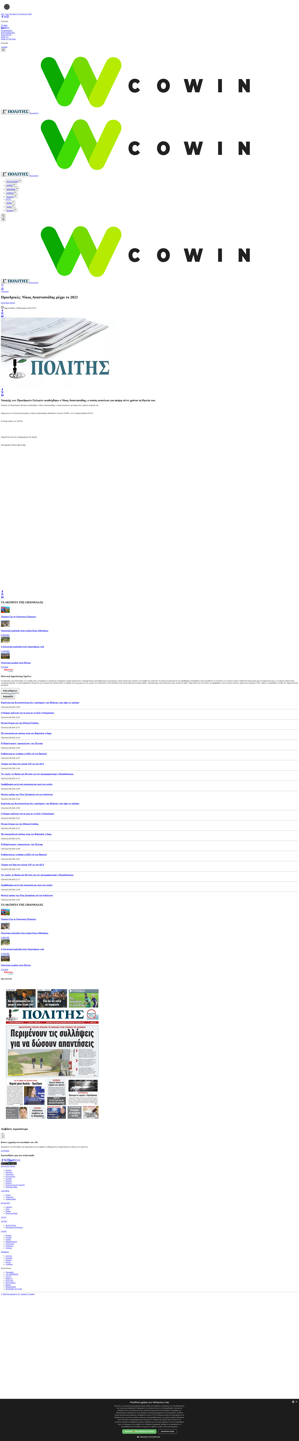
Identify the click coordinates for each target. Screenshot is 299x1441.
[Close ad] (3, 1137)
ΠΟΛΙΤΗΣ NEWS (12, 181)
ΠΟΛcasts (9, 1281)
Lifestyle (9, 1207)
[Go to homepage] (15, 111)
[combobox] (293, 1402)
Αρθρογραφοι (11, 1199)
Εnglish (4, 25)
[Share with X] (2, 313)
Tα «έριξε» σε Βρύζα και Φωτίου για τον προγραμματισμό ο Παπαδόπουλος (37, 774)
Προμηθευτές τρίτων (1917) (147, 1415)
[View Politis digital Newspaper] (149, 1053)
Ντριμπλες (10, 1246)
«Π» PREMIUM (12, 1274)
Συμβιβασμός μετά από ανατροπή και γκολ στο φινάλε (27, 784)
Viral (7, 1209)
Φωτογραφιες (11, 1283)
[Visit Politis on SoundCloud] (16, 1161)
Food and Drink (11, 1213)
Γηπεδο (9, 207)
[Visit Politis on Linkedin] (10, 1161)
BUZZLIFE (10, 197)
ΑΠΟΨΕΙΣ (10, 193)
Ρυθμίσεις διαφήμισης (152, 1424)
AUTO (8, 199)
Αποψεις (9, 1248)
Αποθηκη (9, 1264)
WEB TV (4, 37)
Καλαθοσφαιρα (11, 1242)
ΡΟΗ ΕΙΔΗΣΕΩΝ (8, 33)
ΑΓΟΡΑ (9, 203)
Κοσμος (9, 1183)
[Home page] (2, 289)
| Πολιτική (5, 291)
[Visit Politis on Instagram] (8, 1161)
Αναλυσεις (10, 1197)
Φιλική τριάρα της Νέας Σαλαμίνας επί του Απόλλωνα (27, 794)
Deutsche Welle (11, 1187)
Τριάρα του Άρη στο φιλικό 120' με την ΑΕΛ (22, 764)
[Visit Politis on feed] (19, 1161)
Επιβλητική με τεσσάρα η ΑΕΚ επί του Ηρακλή (24, 753)
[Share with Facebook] (2, 310)
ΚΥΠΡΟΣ (10, 185)
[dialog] (149, 1420)
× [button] (296, 1402)
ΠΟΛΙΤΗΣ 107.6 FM (14, 1289)
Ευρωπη (9, 1181)
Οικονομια (10, 1174)
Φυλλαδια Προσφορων (14, 1227)
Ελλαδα (8, 1179)
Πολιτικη (9, 1172)
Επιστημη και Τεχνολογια (15, 1185)
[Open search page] (2, 286)
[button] (149, 1437)
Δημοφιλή (8, 696)
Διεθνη (8, 1239)
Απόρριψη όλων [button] (167, 1431)
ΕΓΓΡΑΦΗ (5, 1151)
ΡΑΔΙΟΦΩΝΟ (6, 31)
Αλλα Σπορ (10, 1244)
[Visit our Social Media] (2, 17)
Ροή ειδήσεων (10, 691)
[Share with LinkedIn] (2, 316)
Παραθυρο (10, 210)
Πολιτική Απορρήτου (171, 1427)
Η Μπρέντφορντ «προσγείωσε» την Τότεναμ (22, 743)
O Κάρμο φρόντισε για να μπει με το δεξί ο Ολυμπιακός (27, 713)
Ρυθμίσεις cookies (157, 1427)
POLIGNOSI (6, 35)
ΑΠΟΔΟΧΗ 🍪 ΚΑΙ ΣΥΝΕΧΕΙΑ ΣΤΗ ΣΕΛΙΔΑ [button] (139, 1431)
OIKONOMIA (11, 189)
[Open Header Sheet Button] (3, 50)
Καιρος (8, 1285)
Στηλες (8, 1195)
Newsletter (10, 1272)
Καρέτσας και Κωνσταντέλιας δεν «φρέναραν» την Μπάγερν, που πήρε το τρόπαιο (40, 702)
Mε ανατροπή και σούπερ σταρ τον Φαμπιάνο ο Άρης (26, 733)
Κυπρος (8, 1170)
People (8, 1211)
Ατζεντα (9, 1256)
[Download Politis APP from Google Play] (12, 1164)
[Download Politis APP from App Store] (4, 1164)
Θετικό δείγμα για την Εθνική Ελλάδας (20, 723)
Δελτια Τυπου (11, 1225)
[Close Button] (3, 1134)
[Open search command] (3, 216)
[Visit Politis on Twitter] (5, 1161)
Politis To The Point (8, 39)
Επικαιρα (9, 1258)
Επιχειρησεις (10, 1176)
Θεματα (8, 1260)
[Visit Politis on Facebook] (2, 1161)
